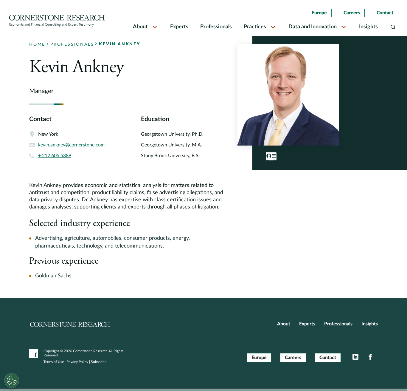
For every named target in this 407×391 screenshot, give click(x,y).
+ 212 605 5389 (54, 155)
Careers (352, 12)
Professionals (216, 27)
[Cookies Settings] (11, 380)
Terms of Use (54, 362)
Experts (179, 27)
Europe (319, 12)
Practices (255, 27)
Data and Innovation (312, 27)
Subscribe (98, 362)
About (140, 27)
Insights (368, 27)
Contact (385, 12)
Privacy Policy (77, 362)
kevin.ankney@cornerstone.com (71, 145)
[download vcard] (271, 156)
